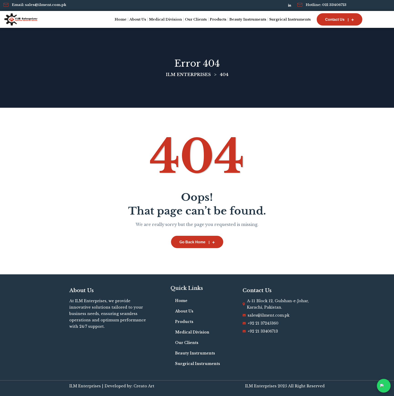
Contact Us (335, 19)
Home (121, 19)
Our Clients (196, 19)
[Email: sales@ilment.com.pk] (5, 4)
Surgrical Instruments (290, 19)
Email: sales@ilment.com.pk (39, 5)
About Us (138, 19)
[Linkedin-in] (289, 5)
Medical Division (165, 19)
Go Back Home (192, 242)
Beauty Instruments (247, 19)
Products (218, 19)
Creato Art (144, 386)
